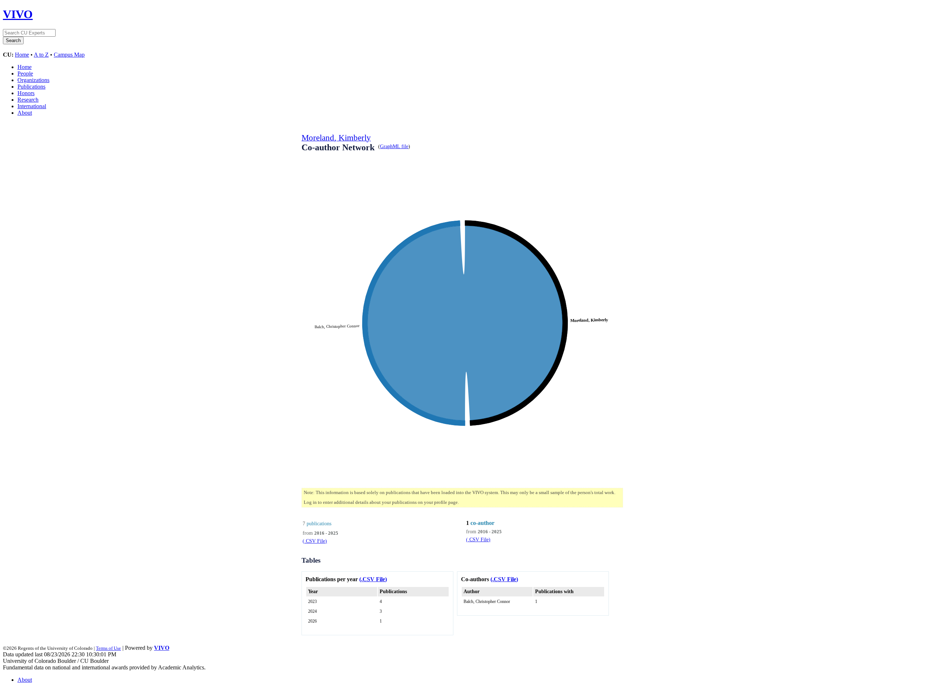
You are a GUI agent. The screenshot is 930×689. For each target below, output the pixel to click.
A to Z (41, 55)
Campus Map (69, 55)
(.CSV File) (315, 541)
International (31, 106)
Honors (26, 93)
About (24, 113)
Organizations (33, 80)
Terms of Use (108, 648)
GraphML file (394, 146)
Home (22, 55)
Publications (31, 86)
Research (28, 100)
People (25, 73)
